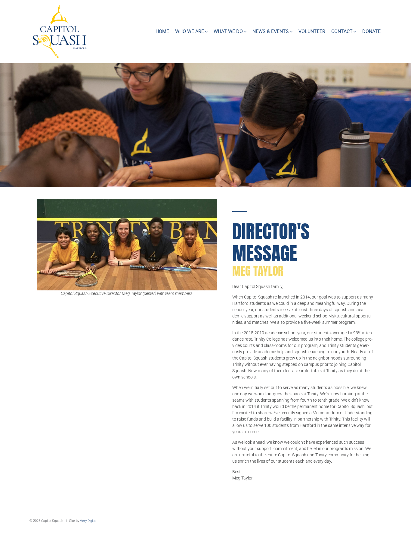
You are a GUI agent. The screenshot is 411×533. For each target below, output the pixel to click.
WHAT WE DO (228, 31)
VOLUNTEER (311, 31)
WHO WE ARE (189, 31)
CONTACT (342, 31)
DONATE (371, 31)
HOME (162, 31)
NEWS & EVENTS (270, 31)
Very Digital (88, 521)
